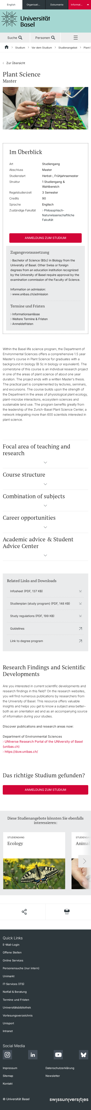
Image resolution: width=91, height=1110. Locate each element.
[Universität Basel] (25, 19)
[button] (45, 464)
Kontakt (7, 1083)
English (11, 4)
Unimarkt (8, 976)
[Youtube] (58, 1055)
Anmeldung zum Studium (45, 238)
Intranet (8, 1031)
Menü (76, 38)
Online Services (13, 960)
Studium (20, 47)
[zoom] (45, 108)
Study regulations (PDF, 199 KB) (32, 616)
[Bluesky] (83, 1055)
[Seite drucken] (67, 912)
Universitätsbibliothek (17, 1007)
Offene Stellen (12, 952)
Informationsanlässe (26, 314)
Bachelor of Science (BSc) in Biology (37, 260)
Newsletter (53, 1075)
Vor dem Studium (42, 47)
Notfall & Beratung (15, 991)
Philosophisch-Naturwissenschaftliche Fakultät (58, 214)
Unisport (8, 1023)
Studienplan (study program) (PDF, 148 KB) (40, 603)
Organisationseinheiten (36, 4)
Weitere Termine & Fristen (30, 319)
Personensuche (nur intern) (21, 968)
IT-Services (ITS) (13, 984)
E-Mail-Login (11, 944)
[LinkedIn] (32, 1055)
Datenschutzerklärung (60, 1068)
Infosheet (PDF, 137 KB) (26, 591)
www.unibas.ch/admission (30, 294)
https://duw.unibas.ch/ (21, 752)
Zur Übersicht (14, 63)
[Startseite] (7, 47)
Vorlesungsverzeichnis (18, 1015)
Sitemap (8, 1075)
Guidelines (17, 628)
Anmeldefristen (22, 324)
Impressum (10, 1068)
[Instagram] (7, 1055)
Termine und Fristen (16, 999)
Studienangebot (67, 47)
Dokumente (56, 4)
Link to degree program (26, 641)
